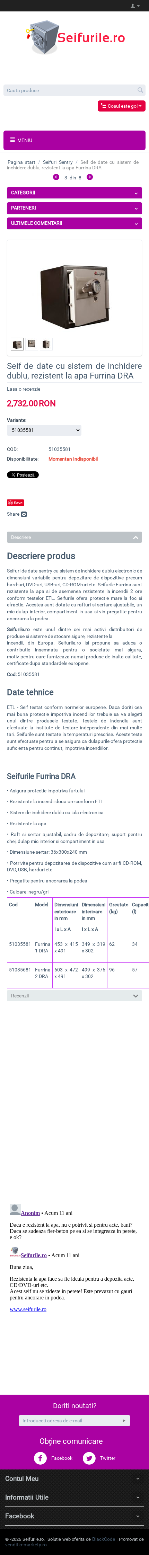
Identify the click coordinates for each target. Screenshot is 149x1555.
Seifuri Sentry (57, 162)
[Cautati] (140, 90)
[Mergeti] (124, 1420)
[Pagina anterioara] (56, 178)
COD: (12, 449)
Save (18, 502)
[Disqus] (74, 1103)
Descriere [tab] (21, 537)
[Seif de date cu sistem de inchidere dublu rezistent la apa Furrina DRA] (74, 288)
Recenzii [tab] (20, 995)
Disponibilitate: (22, 459)
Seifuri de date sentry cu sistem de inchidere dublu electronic (71, 571)
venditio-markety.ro (26, 1544)
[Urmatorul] (90, 178)
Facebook (61, 1458)
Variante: (16, 420)
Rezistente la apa (28, 823)
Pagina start (21, 162)
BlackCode (103, 1539)
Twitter (107, 1458)
